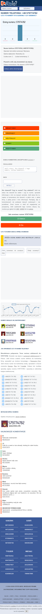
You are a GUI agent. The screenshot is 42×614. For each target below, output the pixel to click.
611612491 (29, 525)
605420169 (6, 478)
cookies (13, 606)
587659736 (9, 543)
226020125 (9, 569)
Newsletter (18, 599)
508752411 (9, 556)
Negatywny (11, 128)
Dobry (9, 143)
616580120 (9, 573)
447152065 (9, 529)
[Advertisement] (21, 97)
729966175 (6, 504)
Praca (15, 602)
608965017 (29, 529)
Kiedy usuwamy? (33, 250)
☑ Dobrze (21, 219)
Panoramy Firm (35, 361)
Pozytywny (11, 148)
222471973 (6, 447)
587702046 (6, 462)
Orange (10, 366)
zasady (31, 159)
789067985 (29, 573)
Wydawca (35, 599)
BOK (36, 602)
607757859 (6, 485)
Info (11, 596)
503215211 (29, 560)
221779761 (29, 556)
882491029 (6, 439)
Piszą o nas (7, 602)
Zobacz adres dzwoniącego (13, 69)
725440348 (6, 470)
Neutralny (10, 138)
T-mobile (23, 366)
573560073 (9, 538)
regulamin (7, 164)
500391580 (29, 543)
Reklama (30, 602)
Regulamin (32, 596)
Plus (15, 366)
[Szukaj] (9, 8)
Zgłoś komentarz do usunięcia (12, 250)
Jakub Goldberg (20, 416)
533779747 (6, 496)
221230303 (29, 565)
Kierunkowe (7, 599)
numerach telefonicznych (31, 356)
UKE (17, 209)
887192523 (9, 525)
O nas (27, 599)
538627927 (9, 565)
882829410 (6, 512)
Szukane (23, 596)
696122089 (9, 534)
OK (27, 611)
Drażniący (10, 133)
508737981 (29, 538)
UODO (22, 209)
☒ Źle (21, 225)
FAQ (3, 253)
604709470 (9, 560)
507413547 (6, 455)
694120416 (29, 534)
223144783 (29, 569)
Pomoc (22, 602)
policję (31, 209)
